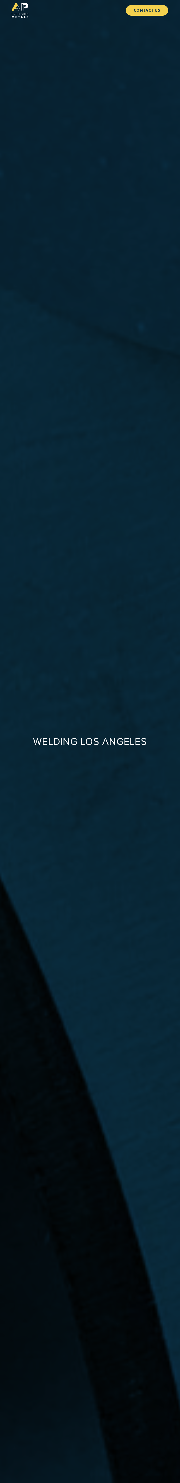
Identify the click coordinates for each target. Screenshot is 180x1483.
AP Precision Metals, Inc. (20, 10)
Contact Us (147, 10)
